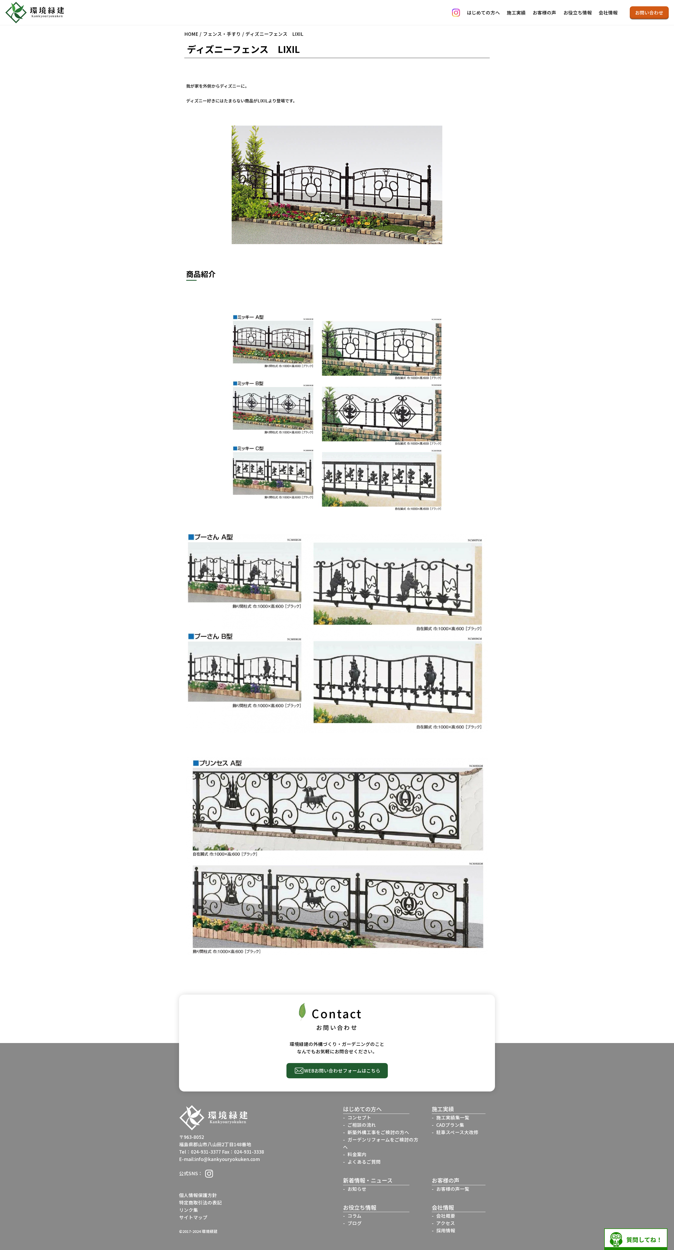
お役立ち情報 (577, 12)
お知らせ (357, 1188)
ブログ (355, 1223)
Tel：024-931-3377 (200, 1151)
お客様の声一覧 (452, 1188)
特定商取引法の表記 (200, 1202)
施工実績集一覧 (452, 1117)
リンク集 (188, 1210)
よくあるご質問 (364, 1161)
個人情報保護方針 (198, 1195)
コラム (354, 1215)
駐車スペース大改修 (457, 1132)
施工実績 (516, 12)
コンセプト (359, 1117)
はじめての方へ (483, 12)
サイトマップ (193, 1217)
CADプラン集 (450, 1124)
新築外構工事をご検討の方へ (378, 1132)
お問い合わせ (649, 12)
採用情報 (445, 1230)
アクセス (445, 1223)
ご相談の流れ (362, 1124)
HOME (191, 34)
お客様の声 (544, 12)
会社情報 (608, 12)
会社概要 (445, 1215)
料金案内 (357, 1154)
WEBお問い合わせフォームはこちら (342, 1070)
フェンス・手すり (222, 34)
